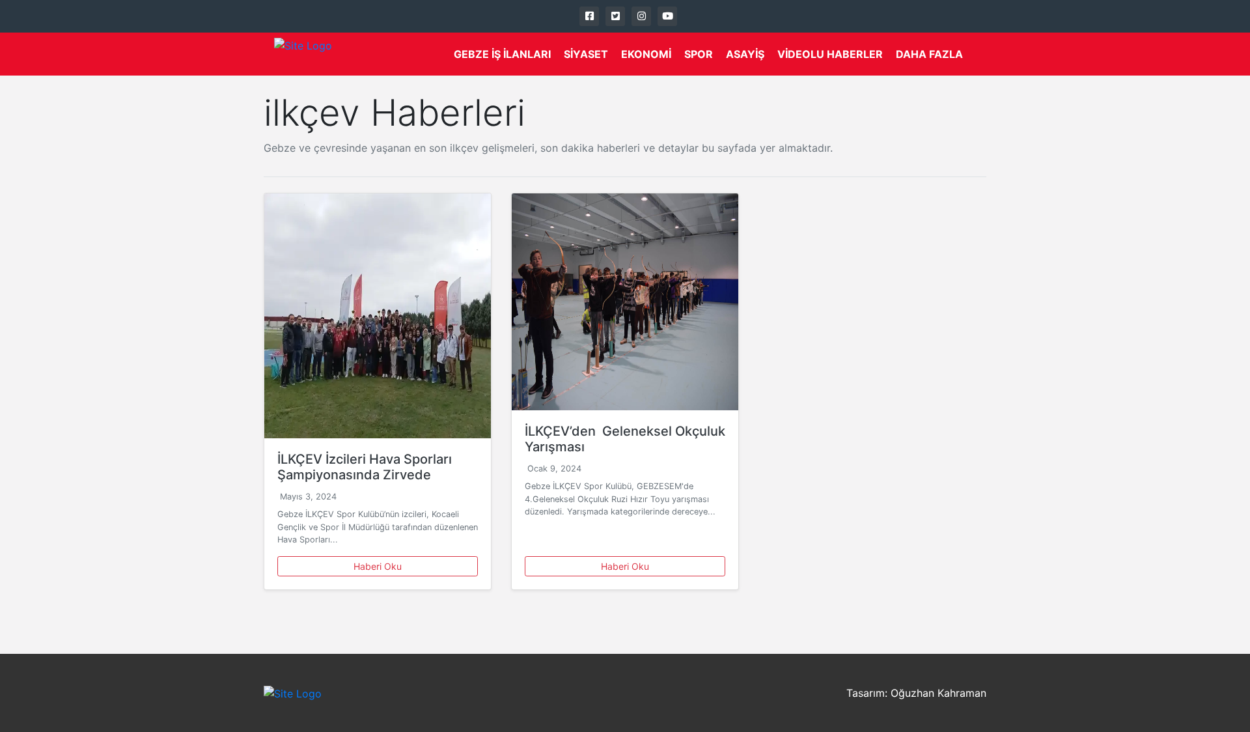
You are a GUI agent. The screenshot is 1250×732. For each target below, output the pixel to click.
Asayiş (745, 54)
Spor (698, 54)
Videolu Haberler (830, 54)
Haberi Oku (378, 566)
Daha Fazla (929, 54)
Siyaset (586, 54)
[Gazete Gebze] (303, 54)
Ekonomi (646, 54)
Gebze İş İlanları (502, 54)
